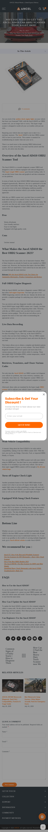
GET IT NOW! (24, 425)
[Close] (44, 394)
